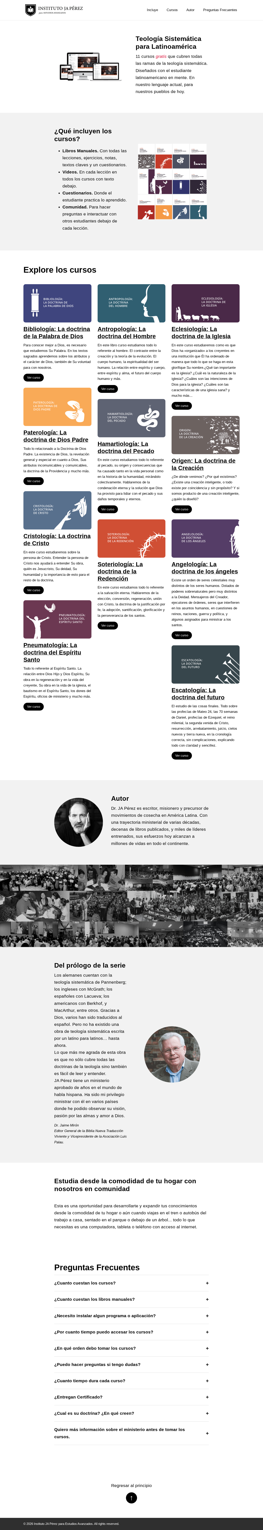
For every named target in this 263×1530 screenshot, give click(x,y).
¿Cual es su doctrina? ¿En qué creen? (94, 1413)
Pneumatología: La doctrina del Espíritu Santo (52, 652)
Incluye (152, 10)
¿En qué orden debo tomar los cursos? (95, 1348)
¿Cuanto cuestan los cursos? (85, 1283)
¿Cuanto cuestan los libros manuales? (94, 1299)
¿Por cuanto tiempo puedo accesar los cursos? (103, 1332)
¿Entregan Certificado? (78, 1397)
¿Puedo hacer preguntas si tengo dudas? (97, 1364)
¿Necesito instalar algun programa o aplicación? (105, 1315)
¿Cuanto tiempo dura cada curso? (89, 1380)
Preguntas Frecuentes (220, 10)
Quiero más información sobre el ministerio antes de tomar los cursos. (119, 1433)
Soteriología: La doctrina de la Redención (120, 571)
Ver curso (33, 377)
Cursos (172, 10)
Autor (190, 10)
